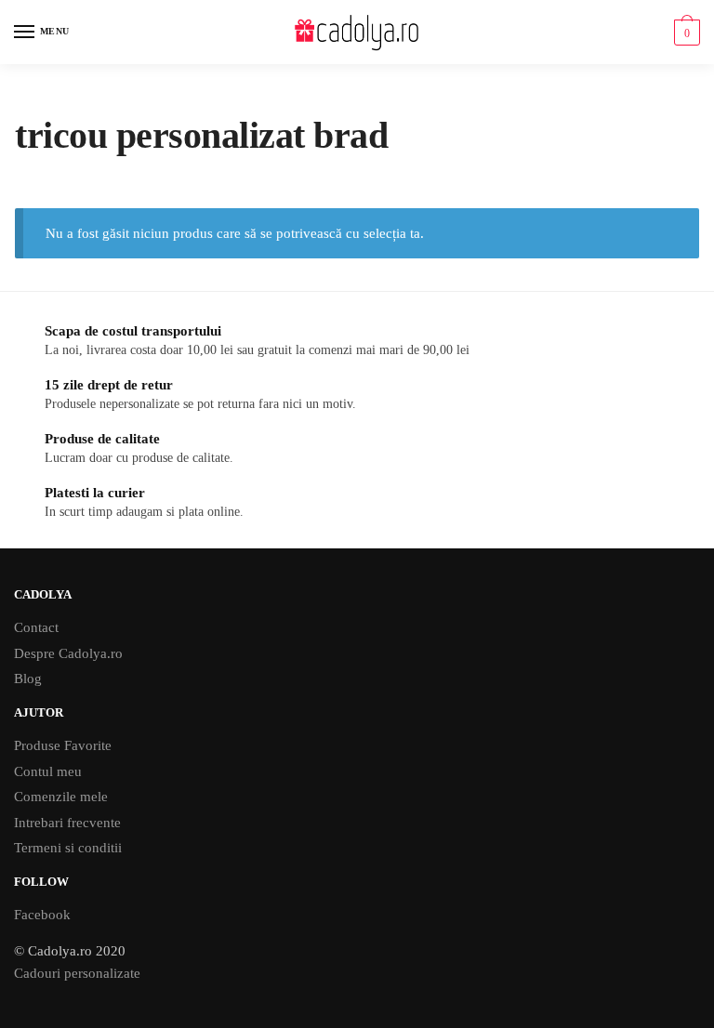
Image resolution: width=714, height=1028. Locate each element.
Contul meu (48, 771)
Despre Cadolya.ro (68, 653)
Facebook (42, 914)
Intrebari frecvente (67, 822)
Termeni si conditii (68, 847)
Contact (36, 627)
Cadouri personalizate (77, 973)
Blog (28, 678)
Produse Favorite (63, 745)
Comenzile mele (61, 796)
